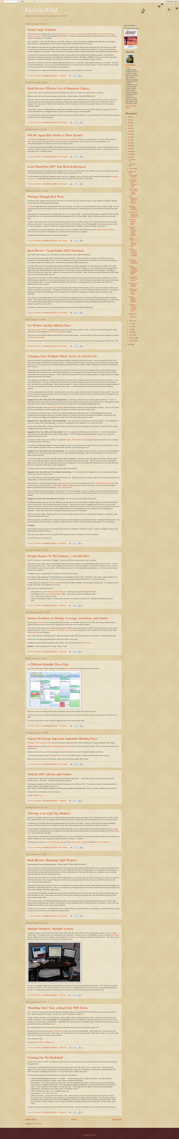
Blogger (93, 1135)
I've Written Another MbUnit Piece (49, 325)
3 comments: (63, 605)
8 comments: (63, 543)
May (130, 329)
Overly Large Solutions (41, 29)
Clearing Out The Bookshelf (45, 1057)
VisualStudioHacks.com (103, 483)
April (131, 332)
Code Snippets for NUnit (52, 594)
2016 (129, 128)
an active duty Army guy (54, 842)
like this (66, 668)
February (132, 338)
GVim (33, 596)
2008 (129, 151)
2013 (129, 137)
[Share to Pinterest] (81, 76)
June (131, 326)
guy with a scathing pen (102, 842)
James (64, 483)
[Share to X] (77, 76)
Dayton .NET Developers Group (76, 440)
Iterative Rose (114, 935)
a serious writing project (64, 487)
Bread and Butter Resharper (57, 592)
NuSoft (71, 937)
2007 (129, 154)
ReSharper (92, 592)
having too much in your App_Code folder (70, 34)
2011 (129, 143)
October (132, 168)
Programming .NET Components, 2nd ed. (59, 630)
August (131, 321)
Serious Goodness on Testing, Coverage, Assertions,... (133, 253)
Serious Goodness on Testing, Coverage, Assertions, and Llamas (67, 618)
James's (57, 1071)
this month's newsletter (37, 337)
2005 (129, 344)
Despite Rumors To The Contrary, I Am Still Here (58, 556)
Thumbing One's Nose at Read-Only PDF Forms (57, 1008)
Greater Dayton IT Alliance (39, 329)
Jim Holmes (131, 65)
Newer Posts (30, 1120)
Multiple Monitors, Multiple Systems (50, 928)
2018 (129, 122)
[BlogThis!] (75, 76)
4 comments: (63, 800)
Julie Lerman (61, 755)
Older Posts (117, 1120)
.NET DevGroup (56, 332)
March (131, 335)
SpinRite (30, 206)
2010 (129, 145)
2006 (129, 157)
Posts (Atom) (38, 1123)
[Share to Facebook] (79, 76)
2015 (129, 131)
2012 (129, 140)
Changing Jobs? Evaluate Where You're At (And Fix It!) (62, 356)
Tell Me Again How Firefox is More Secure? (55, 135)
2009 (129, 148)
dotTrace (53, 583)
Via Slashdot (31, 139)
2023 (129, 117)
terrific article (42, 622)
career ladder (57, 407)
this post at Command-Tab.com (105, 229)
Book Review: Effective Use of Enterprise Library (58, 88)
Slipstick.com (37, 795)
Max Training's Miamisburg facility (59, 746)
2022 (129, 120)
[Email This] (74, 76)
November (132, 164)
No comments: (63, 122)
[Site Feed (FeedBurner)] (135, 25)
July (130, 323)
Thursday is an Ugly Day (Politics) (49, 813)
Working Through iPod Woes (45, 196)
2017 (129, 125)
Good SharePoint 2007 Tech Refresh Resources (56, 166)
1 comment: (62, 995)
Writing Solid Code (33, 632)
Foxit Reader (57, 1031)
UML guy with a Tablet (78, 842)
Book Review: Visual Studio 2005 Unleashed (55, 250)
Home (73, 1120)
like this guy (86, 643)
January (132, 341)
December (132, 159)
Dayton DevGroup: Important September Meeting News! (62, 738)
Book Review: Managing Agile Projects (52, 860)
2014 (129, 134)
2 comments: (63, 75)
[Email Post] (69, 75)
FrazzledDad (41, 9)
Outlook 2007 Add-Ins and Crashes (49, 774)
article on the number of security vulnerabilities (61, 139)
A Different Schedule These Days (48, 664)
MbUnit (89, 579)
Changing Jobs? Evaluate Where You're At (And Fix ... (133, 231)
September (132, 171)
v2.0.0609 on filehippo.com (45, 1042)
